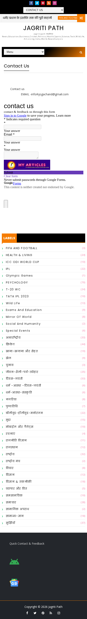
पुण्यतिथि (12, 406)
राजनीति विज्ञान (16, 440)
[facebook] (31, 3)
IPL (8, 269)
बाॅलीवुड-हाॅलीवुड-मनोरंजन (24, 413)
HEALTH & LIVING (19, 255)
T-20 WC (13, 289)
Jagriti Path (43, 28)
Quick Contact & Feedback (27, 543)
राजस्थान (12, 447)
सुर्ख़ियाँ (10, 523)
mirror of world (19, 317)
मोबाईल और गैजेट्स (20, 427)
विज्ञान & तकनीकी (19, 482)
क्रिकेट (10, 344)
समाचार (11, 502)
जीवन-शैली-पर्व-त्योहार (22, 372)
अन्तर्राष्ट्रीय (13, 338)
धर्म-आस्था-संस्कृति (19, 392)
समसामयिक (14, 495)
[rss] (49, 3)
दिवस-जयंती (14, 379)
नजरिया (11, 399)
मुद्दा (8, 420)
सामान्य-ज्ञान (15, 516)
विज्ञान (10, 475)
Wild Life (13, 303)
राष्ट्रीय (10, 454)
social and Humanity (23, 324)
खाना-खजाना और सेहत (22, 351)
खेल (9, 358)
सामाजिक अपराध (17, 509)
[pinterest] (43, 3)
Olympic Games (19, 276)
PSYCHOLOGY (17, 282)
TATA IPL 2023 (17, 296)
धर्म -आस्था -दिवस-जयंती (23, 385)
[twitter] (37, 3)
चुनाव (10, 365)
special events (18, 331)
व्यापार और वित (16, 489)
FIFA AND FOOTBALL (65, 17)
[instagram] (55, 3)
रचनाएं (10, 434)
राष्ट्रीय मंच (13, 461)
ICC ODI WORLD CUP (22, 262)
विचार (10, 468)
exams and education (24, 310)
